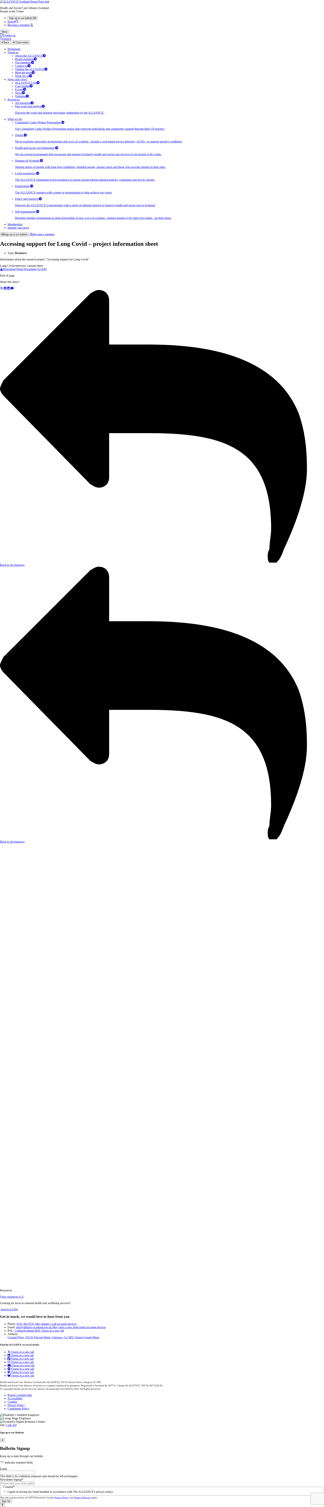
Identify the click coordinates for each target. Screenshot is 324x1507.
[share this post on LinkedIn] (8, 288)
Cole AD (11, 1425)
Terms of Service (82, 1497)
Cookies (12, 1401)
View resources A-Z (12, 1296)
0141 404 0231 (46, 1323)
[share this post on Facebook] (5, 288)
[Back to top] (2, 1505)
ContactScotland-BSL (39, 1330)
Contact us (9, 35)
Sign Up (6, 1501)
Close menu (21, 42)
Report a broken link (20, 1395)
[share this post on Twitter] (2, 288)
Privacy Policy (16, 1405)
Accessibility (15, 1398)
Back (6, 42)
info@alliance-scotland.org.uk (61, 1327)
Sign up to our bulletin (16, 234)
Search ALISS (9, 1309)
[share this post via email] (12, 288)
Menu (5, 31)
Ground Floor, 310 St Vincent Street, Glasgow (53, 1337)
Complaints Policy (18, 1408)
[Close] (2, 1440)
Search (12, 21)
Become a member (43, 234)
